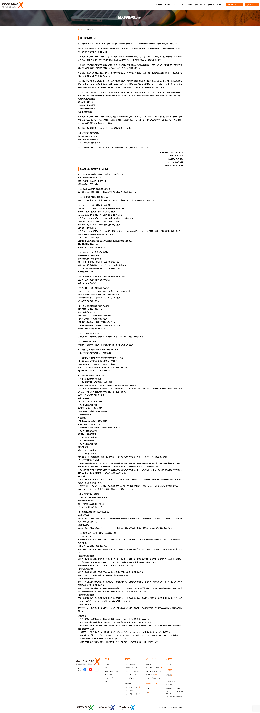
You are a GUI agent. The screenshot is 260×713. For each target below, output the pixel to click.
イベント (148, 695)
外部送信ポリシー (171, 685)
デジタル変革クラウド (132, 687)
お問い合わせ (251, 5)
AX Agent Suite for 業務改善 (153, 668)
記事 (147, 692)
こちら (100, 143)
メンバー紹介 (108, 674)
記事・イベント (200, 5)
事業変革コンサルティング (133, 668)
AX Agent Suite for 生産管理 (153, 671)
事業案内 (168, 5)
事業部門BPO (130, 678)
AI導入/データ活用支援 (132, 671)
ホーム (80, 29)
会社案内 (159, 5)
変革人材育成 (130, 690)
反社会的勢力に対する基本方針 (174, 697)
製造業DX (148, 664)
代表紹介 (107, 668)
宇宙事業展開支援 (150, 674)
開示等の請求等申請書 (96, 395)
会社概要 (107, 664)
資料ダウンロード (233, 5)
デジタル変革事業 (130, 664)
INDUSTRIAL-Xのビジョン (112, 671)
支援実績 (168, 664)
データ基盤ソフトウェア (133, 694)
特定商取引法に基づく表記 (173, 688)
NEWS (147, 688)
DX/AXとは (108, 681)
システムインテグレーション (134, 674)
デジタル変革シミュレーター (153, 678)
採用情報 (168, 675)
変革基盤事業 (128, 683)
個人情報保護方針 (171, 681)
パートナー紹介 (109, 678)
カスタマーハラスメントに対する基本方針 (174, 692)
